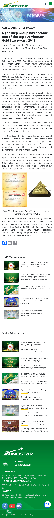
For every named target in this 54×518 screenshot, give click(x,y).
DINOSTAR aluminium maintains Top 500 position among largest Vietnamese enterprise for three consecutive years (35, 276)
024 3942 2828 (23, 464)
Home (5, 45)
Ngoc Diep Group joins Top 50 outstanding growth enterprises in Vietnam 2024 (32, 313)
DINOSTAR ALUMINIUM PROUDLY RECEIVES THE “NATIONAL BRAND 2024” (35, 287)
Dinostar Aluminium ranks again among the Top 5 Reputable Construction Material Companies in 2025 (34, 264)
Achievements (17, 45)
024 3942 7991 (11, 478)
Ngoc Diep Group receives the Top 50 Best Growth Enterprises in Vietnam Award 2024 (34, 300)
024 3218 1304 (29, 478)
